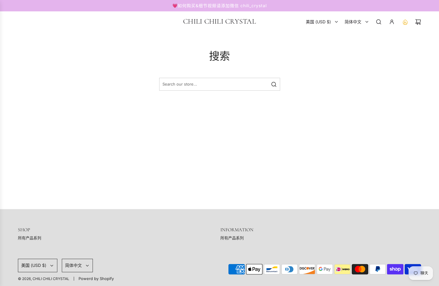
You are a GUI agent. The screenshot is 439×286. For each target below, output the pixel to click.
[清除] (260, 84)
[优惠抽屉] (405, 21)
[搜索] (378, 21)
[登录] (391, 21)
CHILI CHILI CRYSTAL (219, 21)
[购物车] (418, 21)
